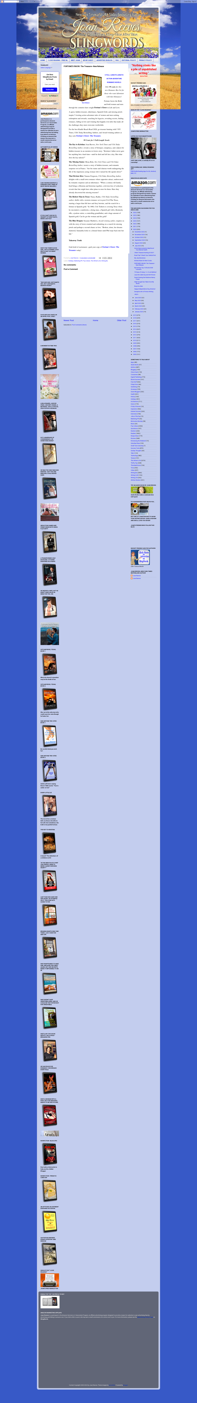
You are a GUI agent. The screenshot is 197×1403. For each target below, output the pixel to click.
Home (95, 320)
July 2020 (138, 246)
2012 (135, 335)
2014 (135, 329)
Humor (133, 404)
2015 (135, 326)
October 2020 (139, 237)
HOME (42, 60)
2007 (135, 349)
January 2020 (139, 311)
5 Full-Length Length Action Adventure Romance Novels (114, 78)
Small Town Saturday (137, 445)
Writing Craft (135, 475)
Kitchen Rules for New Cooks (143, 260)
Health (133, 394)
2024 (135, 218)
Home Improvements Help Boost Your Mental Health (144, 249)
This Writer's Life (96, 261)
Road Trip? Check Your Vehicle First (145, 255)
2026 (135, 212)
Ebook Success (135, 379)
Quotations (134, 428)
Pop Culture (86, 261)
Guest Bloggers (135, 391)
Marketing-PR (78, 261)
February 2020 (139, 309)
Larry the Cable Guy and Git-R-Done (144, 275)
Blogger (125, 1385)
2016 (135, 323)
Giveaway (134, 389)
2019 (135, 315)
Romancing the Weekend (138, 441)
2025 (135, 215)
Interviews (134, 414)
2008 (135, 346)
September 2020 (140, 240)
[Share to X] (107, 258)
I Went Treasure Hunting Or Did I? (144, 252)
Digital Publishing (136, 377)
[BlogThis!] (105, 258)
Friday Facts (134, 384)
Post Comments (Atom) (79, 325)
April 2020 (138, 303)
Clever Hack (134, 372)
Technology (134, 455)
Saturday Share (135, 443)
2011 (135, 337)
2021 (135, 226)
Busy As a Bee (138, 286)
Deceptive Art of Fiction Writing (143, 291)
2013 (135, 332)
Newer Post (69, 320)
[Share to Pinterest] (111, 258)
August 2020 (139, 243)
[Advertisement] (143, 614)
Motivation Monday (137, 421)
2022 (135, 223)
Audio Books (135, 364)
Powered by (45, 96)
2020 (135, 229)
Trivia (132, 468)
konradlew (112, 1385)
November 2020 (140, 234)
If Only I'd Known (136, 406)
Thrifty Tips (134, 463)
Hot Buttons (134, 401)
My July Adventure (139, 258)
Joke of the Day (135, 416)
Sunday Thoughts (136, 450)
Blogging (133, 369)
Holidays (71, 261)
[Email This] (103, 258)
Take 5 (133, 453)
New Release (85, 103)
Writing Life (134, 477)
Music (132, 423)
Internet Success (136, 411)
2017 (135, 321)
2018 (135, 318)
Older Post (121, 320)
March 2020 (138, 306)
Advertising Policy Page (145, 1317)
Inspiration (134, 409)
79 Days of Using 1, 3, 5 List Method (145, 272)
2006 (135, 351)
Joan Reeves (137, 575)
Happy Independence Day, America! (144, 289)
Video (132, 470)
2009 (135, 343)
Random (133, 431)
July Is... (136, 294)
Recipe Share (135, 436)
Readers (133, 433)
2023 (135, 221)
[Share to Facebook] (109, 258)
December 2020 (140, 232)
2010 (135, 340)
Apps (132, 362)
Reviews (133, 438)
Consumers (134, 374)
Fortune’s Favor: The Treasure (88, 135)
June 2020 (138, 297)
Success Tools (135, 448)
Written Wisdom (136, 480)
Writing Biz (104, 261)
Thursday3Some (136, 465)
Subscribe (50, 89)
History (133, 396)
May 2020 (138, 300)
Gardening (134, 387)
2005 (135, 354)
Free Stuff (134, 382)
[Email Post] (99, 258)
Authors (133, 367)
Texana (133, 458)
